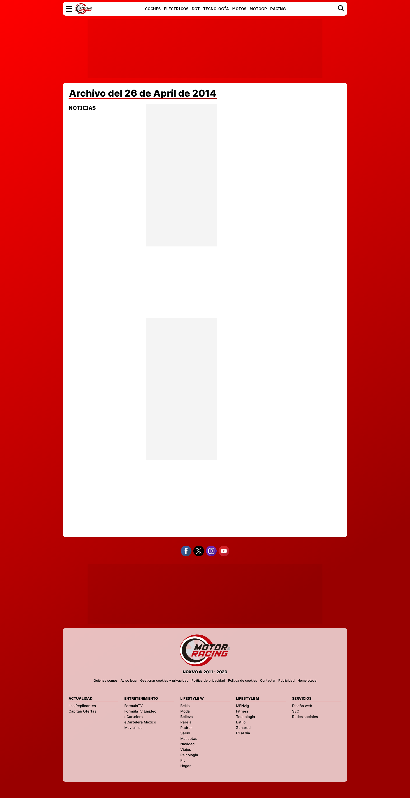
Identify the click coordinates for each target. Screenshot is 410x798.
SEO (295, 711)
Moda (185, 711)
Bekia (185, 706)
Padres (186, 727)
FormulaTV (133, 706)
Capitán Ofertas (82, 711)
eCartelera (133, 716)
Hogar (185, 766)
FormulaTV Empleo (140, 711)
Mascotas (188, 738)
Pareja (185, 722)
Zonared (243, 727)
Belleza (186, 716)
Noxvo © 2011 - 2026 (205, 672)
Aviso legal (129, 680)
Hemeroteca (307, 680)
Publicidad (286, 680)
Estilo (241, 722)
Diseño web (302, 706)
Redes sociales (305, 716)
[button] (69, 9)
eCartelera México (140, 722)
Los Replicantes (82, 706)
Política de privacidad (208, 680)
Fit (182, 760)
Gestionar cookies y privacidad (164, 680)
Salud (185, 733)
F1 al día (243, 733)
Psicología (189, 755)
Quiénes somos (105, 680)
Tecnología (245, 716)
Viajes (185, 749)
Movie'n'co (133, 727)
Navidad (187, 744)
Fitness (242, 711)
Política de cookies (242, 680)
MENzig (242, 706)
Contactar (267, 680)
